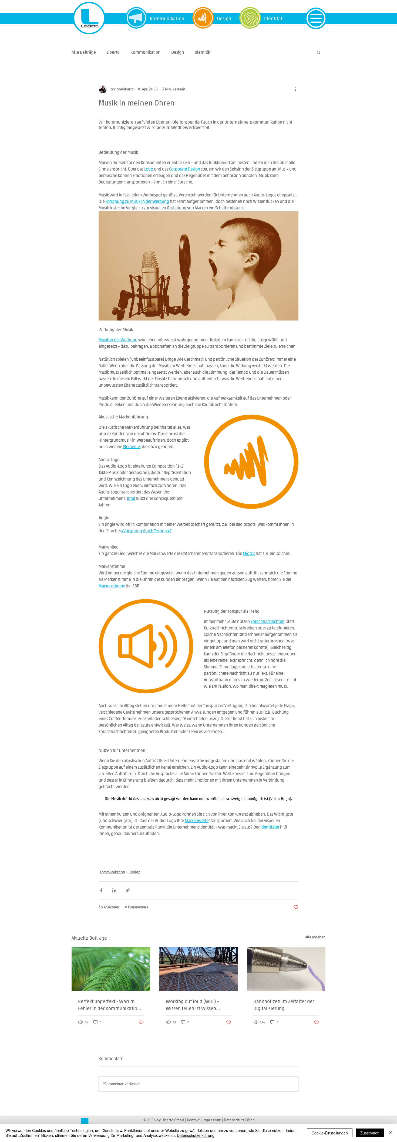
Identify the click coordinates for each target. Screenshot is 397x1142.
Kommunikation (145, 52)
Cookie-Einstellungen (330, 1133)
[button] (316, 18)
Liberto (113, 52)
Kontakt (193, 1120)
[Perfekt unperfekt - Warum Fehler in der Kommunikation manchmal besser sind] (111, 969)
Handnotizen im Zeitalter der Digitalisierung (283, 1004)
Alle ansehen (315, 937)
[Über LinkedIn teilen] (114, 890)
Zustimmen (369, 1133)
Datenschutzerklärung (195, 1135)
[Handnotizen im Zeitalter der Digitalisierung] (286, 969)
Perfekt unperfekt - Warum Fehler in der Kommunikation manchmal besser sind (109, 1005)
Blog (251, 1120)
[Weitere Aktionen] (295, 89)
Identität (202, 52)
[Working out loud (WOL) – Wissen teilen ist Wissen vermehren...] (198, 969)
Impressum (212, 1120)
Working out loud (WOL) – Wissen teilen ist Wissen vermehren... (192, 1005)
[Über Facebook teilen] (101, 890)
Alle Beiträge (84, 52)
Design (177, 52)
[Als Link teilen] (127, 890)
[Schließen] (390, 1133)
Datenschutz (234, 1120)
